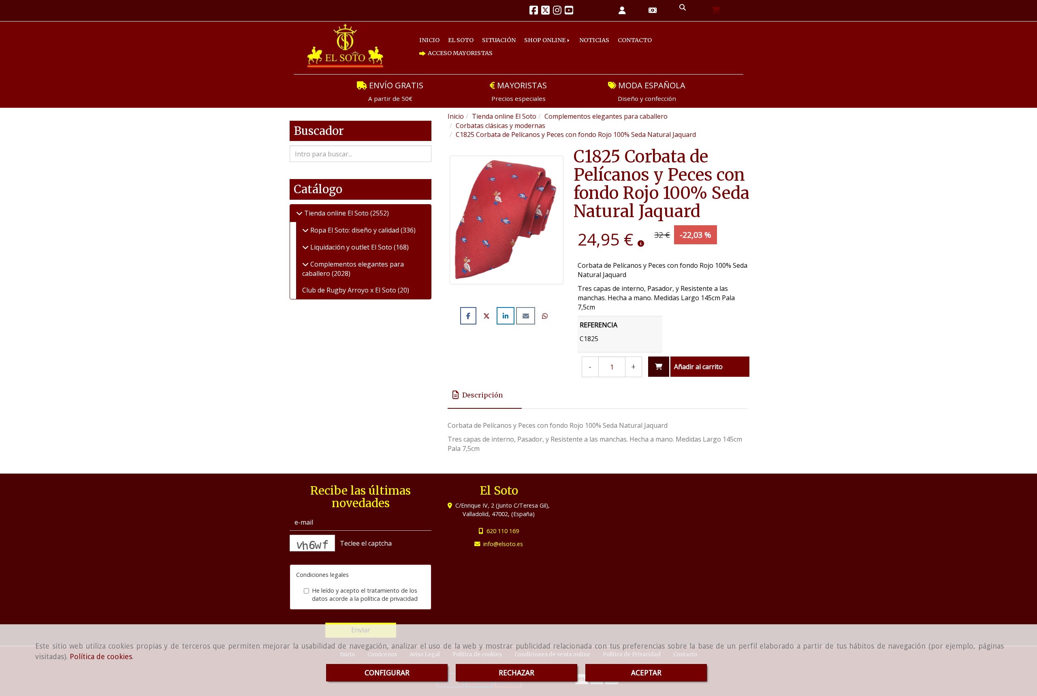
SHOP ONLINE (525, 46)
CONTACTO (601, 46)
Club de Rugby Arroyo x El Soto (350, 290)
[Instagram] (557, 11)
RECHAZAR (516, 672)
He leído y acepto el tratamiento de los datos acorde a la (365, 595)
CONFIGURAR (387, 672)
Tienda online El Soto (336, 213)
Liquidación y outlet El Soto (351, 247)
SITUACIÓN (485, 46)
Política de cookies (101, 656)
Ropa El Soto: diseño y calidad (355, 230)
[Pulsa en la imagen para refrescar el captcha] (312, 543)
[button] (622, 10)
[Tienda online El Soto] (299, 213)
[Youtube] (569, 11)
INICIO (426, 46)
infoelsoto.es (503, 544)
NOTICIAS (567, 46)
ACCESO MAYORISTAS (657, 46)
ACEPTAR (646, 672)
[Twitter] (545, 11)
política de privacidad (389, 598)
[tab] (485, 395)
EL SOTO (453, 46)
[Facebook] (533, 11)
